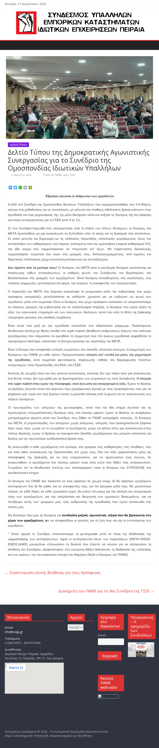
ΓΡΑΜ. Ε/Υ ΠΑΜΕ (52, 175)
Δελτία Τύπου (18, 144)
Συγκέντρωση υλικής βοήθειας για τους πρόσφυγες (53, 572)
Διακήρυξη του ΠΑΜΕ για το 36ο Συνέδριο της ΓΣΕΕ (106, 590)
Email (102, 635)
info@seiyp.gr (14, 632)
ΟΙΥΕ (72, 175)
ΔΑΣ (65, 175)
